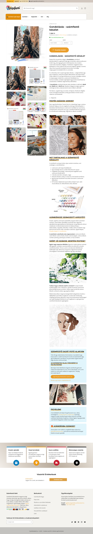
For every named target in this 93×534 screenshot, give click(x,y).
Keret (50, 40)
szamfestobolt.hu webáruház (66, 414)
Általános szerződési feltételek (42, 502)
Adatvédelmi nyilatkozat (40, 505)
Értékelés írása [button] (58, 479)
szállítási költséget (62, 35)
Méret (64, 40)
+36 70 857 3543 (24, 1)
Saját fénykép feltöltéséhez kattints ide (62, 376)
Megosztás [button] (53, 98)
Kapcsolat (36, 499)
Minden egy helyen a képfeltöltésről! (61, 380)
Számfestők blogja (39, 497)
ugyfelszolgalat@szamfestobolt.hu (37, 1)
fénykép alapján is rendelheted (57, 231)
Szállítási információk (39, 508)
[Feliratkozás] (31, 522)
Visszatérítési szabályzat (40, 511)
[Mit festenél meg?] (76, 8)
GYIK (35, 513)
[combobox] (51, 8)
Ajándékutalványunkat (57, 431)
